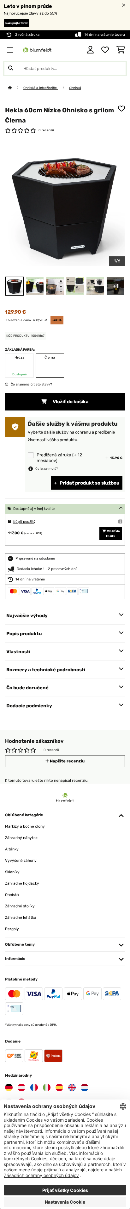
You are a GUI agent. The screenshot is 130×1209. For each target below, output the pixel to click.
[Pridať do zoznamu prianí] (121, 108)
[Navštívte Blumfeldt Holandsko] (84, 1087)
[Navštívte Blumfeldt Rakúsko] (21, 1087)
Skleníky (12, 872)
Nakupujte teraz (16, 23)
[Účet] (90, 50)
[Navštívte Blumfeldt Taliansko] (46, 1087)
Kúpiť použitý (24, 522)
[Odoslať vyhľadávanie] (10, 68)
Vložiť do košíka (70, 401)
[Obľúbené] (105, 50)
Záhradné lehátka (20, 917)
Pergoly (12, 929)
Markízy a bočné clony (25, 826)
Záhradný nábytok (21, 838)
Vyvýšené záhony (21, 860)
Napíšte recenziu (67, 761)
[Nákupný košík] (120, 50)
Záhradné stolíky (20, 906)
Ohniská (75, 88)
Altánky (12, 849)
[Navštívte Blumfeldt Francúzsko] (34, 1087)
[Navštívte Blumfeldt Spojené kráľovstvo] (72, 1087)
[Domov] (15, 88)
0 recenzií (46, 130)
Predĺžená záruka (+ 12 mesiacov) (59, 457)
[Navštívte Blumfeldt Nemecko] (9, 1087)
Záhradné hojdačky (22, 883)
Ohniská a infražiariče (40, 88)
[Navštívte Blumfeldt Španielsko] (59, 1087)
